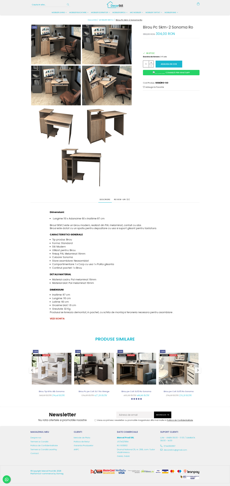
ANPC (76, 449)
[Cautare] (68, 5)
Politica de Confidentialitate (180, 420)
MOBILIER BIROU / (107, 20)
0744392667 (169, 446)
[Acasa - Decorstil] (115, 4)
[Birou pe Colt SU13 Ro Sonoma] (136, 369)
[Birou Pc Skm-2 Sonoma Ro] (56, 44)
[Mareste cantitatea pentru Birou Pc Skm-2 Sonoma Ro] (151, 62)
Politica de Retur (82, 441)
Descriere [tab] (105, 199)
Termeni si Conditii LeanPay (43, 449)
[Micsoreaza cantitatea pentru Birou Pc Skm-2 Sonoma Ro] (151, 65)
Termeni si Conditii (39, 441)
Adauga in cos (169, 64)
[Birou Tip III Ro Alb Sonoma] (51, 369)
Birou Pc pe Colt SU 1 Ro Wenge (94, 391)
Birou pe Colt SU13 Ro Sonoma (136, 391)
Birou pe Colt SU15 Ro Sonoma (179, 391)
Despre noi (35, 437)
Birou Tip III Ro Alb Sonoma (51, 391)
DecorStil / (93, 20)
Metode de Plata (82, 437)
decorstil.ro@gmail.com (175, 449)
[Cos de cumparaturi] (198, 4)
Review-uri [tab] (122, 199)
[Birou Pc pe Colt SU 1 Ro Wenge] (94, 369)
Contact (34, 453)
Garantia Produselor (83, 445)
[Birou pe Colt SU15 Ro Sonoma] (178, 369)
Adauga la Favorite (154, 87)
